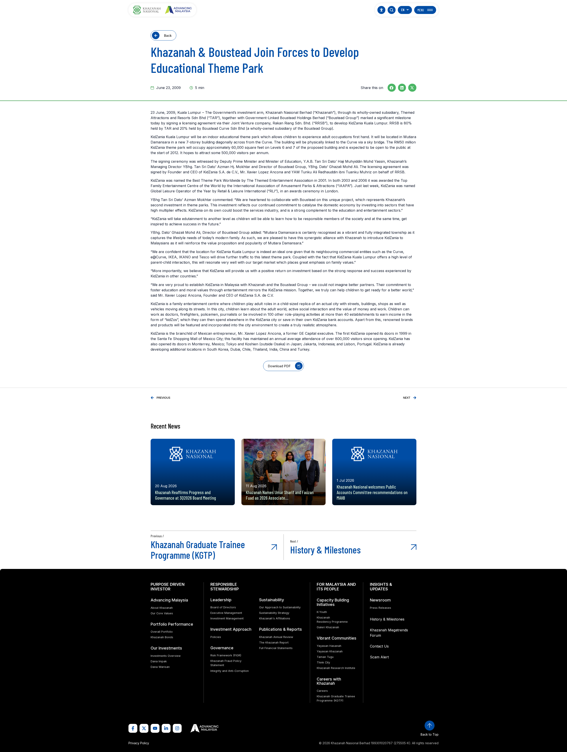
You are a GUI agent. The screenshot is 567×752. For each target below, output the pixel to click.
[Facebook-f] (132, 728)
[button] (392, 88)
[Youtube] (155, 728)
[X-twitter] (144, 728)
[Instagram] (177, 728)
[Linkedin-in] (166, 728)
